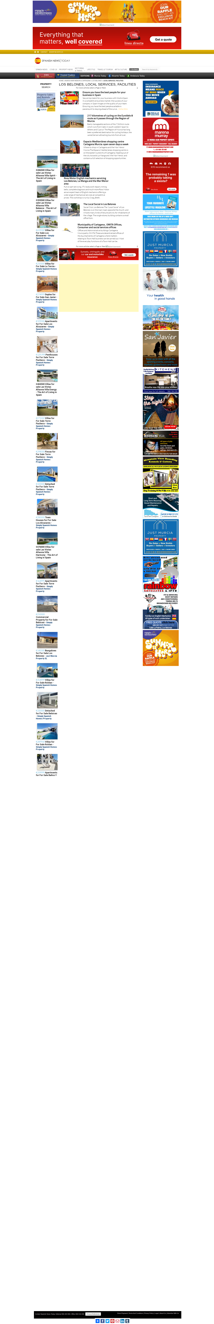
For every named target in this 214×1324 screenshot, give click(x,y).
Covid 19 (53, 69)
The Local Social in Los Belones (99, 204)
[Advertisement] (99, 288)
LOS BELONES (97, 80)
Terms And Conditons (136, 1313)
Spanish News (42, 69)
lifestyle (91, 69)
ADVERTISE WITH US (56, 52)
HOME (61, 80)
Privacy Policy (149, 1313)
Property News (66, 69)
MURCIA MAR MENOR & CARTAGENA (78, 80)
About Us (163, 1313)
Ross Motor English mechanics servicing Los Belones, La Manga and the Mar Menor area (86, 181)
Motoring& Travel (79, 69)
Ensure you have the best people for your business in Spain (104, 94)
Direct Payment (122, 1313)
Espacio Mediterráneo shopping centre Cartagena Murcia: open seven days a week (105, 143)
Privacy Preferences (93, 1314)
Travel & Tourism (105, 69)
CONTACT (44, 52)
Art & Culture (121, 69)
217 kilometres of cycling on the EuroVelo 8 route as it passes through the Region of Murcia (110, 118)
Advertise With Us (173, 1313)
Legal (157, 1313)
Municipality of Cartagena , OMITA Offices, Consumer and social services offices (100, 226)
